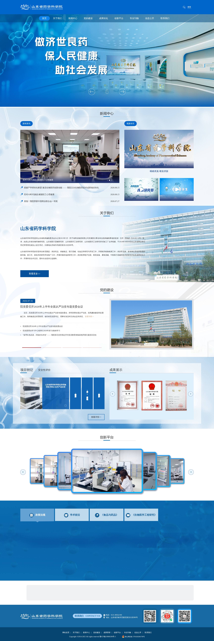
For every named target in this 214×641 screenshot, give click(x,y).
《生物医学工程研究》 (144, 514)
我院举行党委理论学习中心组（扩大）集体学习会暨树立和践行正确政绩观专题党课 (55, 342)
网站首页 (65, 632)
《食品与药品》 (109, 514)
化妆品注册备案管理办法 (39, 539)
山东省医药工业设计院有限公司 (78, 588)
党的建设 (88, 18)
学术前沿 (75, 514)
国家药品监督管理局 (39, 592)
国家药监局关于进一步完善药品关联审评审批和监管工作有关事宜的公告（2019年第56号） (67, 534)
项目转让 (26, 370)
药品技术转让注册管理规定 (40, 549)
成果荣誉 (107, 632)
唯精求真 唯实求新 (159, 171)
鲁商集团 (34, 588)
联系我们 (164, 18)
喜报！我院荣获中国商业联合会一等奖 (39, 180)
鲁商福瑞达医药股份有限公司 (52, 588)
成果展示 (115, 370)
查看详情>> (96, 324)
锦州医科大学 (62, 597)
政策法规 (40, 514)
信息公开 (149, 18)
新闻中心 (72, 18)
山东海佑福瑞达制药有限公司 (131, 588)
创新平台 (118, 18)
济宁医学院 (50, 597)
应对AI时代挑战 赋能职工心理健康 (39, 194)
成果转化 (103, 18)
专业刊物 (134, 18)
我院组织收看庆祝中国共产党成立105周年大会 (40, 334)
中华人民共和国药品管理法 (40, 560)
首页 (44, 18)
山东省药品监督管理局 (58, 592)
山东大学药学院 (37, 597)
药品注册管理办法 (36, 555)
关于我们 (57, 18)
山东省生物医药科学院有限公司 (105, 588)
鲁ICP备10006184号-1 (108, 637)
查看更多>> (34, 273)
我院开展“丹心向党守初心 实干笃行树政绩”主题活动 (43, 338)
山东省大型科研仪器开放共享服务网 (83, 592)
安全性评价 (44, 370)
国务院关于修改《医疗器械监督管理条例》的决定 (49, 544)
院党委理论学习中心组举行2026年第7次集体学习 (49, 306)
